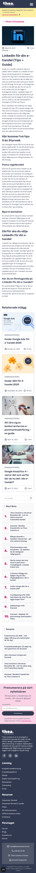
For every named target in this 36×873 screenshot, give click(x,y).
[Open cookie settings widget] (3, 869)
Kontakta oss (7, 835)
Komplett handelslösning (11, 768)
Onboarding (6, 785)
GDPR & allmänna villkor (11, 813)
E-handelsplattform (9, 772)
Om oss (5, 828)
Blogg (4, 832)
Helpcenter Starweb (9, 800)
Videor (4, 807)
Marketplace (7, 782)
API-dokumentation (9, 810)
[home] (8, 4)
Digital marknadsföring (11, 779)
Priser (4, 789)
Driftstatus (6, 817)
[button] (31, 4)
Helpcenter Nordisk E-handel (13, 803)
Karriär (4, 838)
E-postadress (6, 704)
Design (4, 775)
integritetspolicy (26, 721)
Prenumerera (18, 713)
